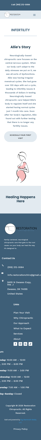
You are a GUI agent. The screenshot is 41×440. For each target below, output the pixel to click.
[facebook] (15, 344)
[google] (25, 344)
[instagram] (20, 344)
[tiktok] (30, 344)
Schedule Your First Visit (20, 136)
